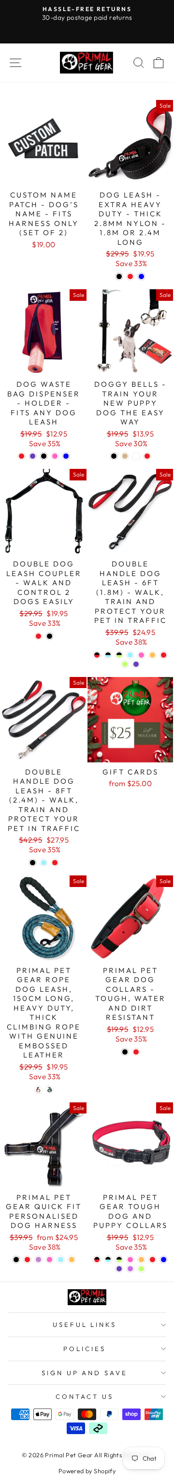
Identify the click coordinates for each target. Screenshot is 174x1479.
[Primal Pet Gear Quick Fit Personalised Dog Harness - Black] (16, 1259)
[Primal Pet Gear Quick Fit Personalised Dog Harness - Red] (27, 1259)
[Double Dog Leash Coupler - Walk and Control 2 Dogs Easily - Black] (49, 636)
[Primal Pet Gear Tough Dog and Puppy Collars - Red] (152, 1259)
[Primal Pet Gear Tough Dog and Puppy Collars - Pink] (130, 1259)
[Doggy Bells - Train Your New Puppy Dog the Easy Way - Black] (113, 456)
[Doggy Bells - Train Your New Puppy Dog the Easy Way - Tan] (125, 456)
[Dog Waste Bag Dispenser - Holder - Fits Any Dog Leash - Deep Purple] (32, 456)
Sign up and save (85, 1373)
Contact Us (85, 1396)
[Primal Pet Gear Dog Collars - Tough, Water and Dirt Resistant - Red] (136, 1052)
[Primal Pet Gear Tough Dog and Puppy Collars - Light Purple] (130, 1268)
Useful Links (85, 1324)
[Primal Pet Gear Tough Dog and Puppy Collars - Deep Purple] (119, 1268)
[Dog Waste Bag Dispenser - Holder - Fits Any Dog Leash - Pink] (54, 456)
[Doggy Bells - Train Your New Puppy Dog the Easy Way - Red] (147, 456)
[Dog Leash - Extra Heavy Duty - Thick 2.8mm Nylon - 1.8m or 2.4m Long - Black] (119, 276)
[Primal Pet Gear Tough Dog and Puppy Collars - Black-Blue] (108, 1259)
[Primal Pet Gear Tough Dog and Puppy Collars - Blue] (163, 1259)
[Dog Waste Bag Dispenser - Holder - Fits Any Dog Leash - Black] (43, 456)
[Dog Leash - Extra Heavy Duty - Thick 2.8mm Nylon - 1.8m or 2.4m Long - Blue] (141, 276)
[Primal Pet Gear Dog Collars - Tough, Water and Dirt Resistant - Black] (125, 1052)
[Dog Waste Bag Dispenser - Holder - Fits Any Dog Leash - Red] (21, 456)
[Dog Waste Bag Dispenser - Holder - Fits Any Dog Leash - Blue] (66, 456)
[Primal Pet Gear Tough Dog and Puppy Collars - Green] (141, 1268)
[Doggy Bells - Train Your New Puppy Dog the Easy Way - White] (136, 456)
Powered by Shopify (87, 1471)
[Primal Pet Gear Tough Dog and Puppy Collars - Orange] (141, 1259)
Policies (84, 1348)
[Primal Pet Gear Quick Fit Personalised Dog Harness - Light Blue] (60, 1259)
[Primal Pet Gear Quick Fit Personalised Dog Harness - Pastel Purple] (38, 1259)
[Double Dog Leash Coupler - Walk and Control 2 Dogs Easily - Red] (38, 636)
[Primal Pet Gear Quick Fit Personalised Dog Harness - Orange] (71, 1259)
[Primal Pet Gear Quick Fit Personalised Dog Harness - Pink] (49, 1259)
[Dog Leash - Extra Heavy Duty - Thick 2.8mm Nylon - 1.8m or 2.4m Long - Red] (130, 276)
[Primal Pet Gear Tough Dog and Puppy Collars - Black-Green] (119, 1259)
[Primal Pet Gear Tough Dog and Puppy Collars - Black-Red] (97, 1259)
